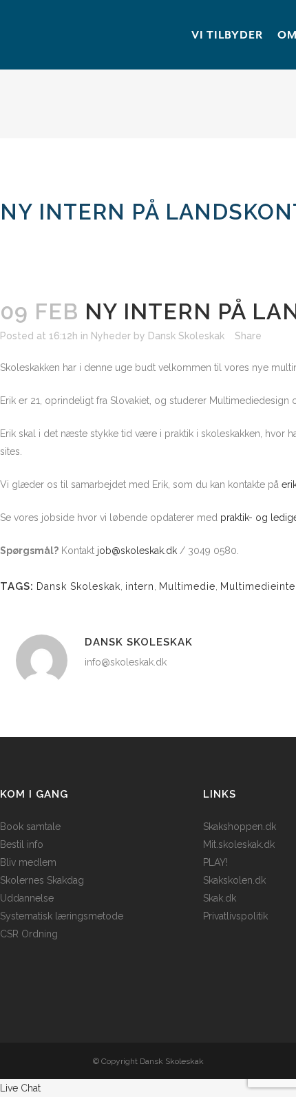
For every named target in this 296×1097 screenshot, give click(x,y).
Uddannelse (27, 898)
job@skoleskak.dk (137, 550)
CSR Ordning (29, 933)
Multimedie (187, 586)
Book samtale (30, 826)
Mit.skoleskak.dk (239, 844)
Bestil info (21, 844)
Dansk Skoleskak (186, 335)
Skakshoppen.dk (239, 826)
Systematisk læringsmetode (61, 916)
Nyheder (111, 335)
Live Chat (20, 1088)
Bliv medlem (28, 862)
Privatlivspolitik (235, 916)
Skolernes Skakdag (42, 880)
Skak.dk (219, 898)
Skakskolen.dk (234, 880)
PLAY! (215, 862)
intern (139, 586)
